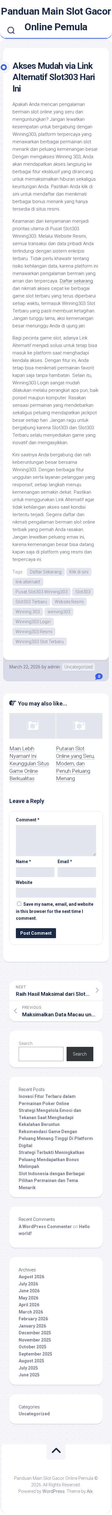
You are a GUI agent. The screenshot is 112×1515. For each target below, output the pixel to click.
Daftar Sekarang (46, 571)
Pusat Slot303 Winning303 (42, 591)
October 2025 (32, 1346)
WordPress (53, 1491)
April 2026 (29, 1304)
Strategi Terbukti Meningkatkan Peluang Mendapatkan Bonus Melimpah (51, 1159)
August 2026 (31, 1276)
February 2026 (33, 1318)
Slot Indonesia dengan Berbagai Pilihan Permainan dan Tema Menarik (52, 1180)
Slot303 (83, 591)
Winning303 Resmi (34, 631)
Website (24, 882)
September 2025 (35, 1353)
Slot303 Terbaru (31, 601)
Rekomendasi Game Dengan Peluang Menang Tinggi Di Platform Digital (56, 1138)
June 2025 (29, 1374)
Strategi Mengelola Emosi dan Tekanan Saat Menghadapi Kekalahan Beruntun (50, 1117)
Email (65, 861)
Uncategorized (78, 666)
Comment (28, 819)
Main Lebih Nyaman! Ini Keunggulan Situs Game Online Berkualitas (29, 763)
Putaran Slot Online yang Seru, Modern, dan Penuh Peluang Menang (75, 763)
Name (23, 861)
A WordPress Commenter (45, 1226)
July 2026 (28, 1283)
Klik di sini (78, 571)
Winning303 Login (33, 621)
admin (54, 667)
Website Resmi (69, 601)
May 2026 (28, 1297)
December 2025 (35, 1332)
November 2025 (35, 1339)
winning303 (59, 611)
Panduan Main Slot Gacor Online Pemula (56, 19)
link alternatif (28, 581)
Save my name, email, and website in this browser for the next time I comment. (54, 911)
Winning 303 (28, 611)
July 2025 (28, 1367)
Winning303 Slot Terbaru (40, 641)
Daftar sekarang (76, 281)
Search (26, 1043)
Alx (90, 1491)
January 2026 (32, 1325)
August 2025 (31, 1360)
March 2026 (31, 1311)
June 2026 (29, 1290)
